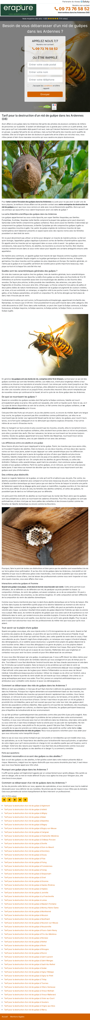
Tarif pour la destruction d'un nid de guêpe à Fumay (25, 870)
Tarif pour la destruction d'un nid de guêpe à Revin (25, 945)
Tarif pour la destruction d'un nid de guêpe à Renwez (26, 938)
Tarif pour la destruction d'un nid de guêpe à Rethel (25, 942)
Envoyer (45, 94)
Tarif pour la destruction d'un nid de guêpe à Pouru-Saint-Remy (30, 930)
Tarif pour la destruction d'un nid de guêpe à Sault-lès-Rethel (29, 964)
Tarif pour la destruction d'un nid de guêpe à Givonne (26, 881)
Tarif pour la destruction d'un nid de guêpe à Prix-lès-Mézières (30, 934)
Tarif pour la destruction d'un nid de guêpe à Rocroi (25, 953)
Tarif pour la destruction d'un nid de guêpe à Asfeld (25, 809)
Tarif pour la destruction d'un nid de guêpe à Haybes (26, 889)
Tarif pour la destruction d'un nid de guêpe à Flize (24, 858)
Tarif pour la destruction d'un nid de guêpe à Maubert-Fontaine (30, 904)
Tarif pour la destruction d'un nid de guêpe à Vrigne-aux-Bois (29, 1006)
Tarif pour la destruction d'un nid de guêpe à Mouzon (26, 915)
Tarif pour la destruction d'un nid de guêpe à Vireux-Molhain (29, 991)
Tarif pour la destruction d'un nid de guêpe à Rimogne (26, 949)
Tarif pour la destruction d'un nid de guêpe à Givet (25, 877)
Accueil (5, 1017)
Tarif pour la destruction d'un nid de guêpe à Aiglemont (27, 806)
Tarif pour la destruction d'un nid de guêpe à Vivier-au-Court (29, 998)
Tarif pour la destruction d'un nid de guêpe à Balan (25, 817)
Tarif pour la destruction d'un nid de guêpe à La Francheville (29, 896)
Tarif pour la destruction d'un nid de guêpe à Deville (25, 843)
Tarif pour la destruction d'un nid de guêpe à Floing (25, 862)
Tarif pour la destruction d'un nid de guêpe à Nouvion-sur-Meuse (31, 923)
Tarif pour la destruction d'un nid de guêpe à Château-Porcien (30, 840)
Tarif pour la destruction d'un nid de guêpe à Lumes (25, 900)
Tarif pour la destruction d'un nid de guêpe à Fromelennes (28, 866)
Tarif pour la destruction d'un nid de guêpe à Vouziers (26, 1002)
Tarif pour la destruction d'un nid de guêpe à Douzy (25, 855)
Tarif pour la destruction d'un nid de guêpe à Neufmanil (27, 919)
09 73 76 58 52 (74, 8)
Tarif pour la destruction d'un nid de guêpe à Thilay (25, 979)
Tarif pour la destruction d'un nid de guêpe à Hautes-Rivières (29, 885)
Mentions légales (17, 1017)
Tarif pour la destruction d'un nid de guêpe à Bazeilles (26, 821)
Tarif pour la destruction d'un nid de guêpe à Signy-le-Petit (28, 976)
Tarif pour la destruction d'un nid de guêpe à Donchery (26, 851)
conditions (48, 86)
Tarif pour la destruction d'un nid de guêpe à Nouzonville (27, 926)
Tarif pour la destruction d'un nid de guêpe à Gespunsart (27, 874)
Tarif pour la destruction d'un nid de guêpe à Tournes (26, 983)
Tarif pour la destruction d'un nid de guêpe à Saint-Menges (28, 960)
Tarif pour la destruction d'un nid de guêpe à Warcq (25, 1010)
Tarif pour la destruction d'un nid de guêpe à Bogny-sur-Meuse (30, 828)
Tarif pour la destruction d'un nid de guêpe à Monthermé (27, 911)
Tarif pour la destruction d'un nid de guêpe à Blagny (25, 824)
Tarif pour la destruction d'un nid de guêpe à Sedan (25, 968)
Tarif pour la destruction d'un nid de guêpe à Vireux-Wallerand (30, 994)
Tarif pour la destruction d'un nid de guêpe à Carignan (26, 832)
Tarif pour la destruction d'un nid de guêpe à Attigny (25, 813)
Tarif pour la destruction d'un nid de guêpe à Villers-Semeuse (29, 987)
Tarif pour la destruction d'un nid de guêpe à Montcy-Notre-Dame (31, 908)
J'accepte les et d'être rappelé (46, 87)
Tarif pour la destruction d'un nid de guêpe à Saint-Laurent (28, 957)
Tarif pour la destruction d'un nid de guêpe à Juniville (26, 892)
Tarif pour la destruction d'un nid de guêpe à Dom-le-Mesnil (29, 847)
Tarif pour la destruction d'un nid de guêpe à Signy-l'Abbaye (29, 972)
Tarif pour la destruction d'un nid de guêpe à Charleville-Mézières (31, 836)
